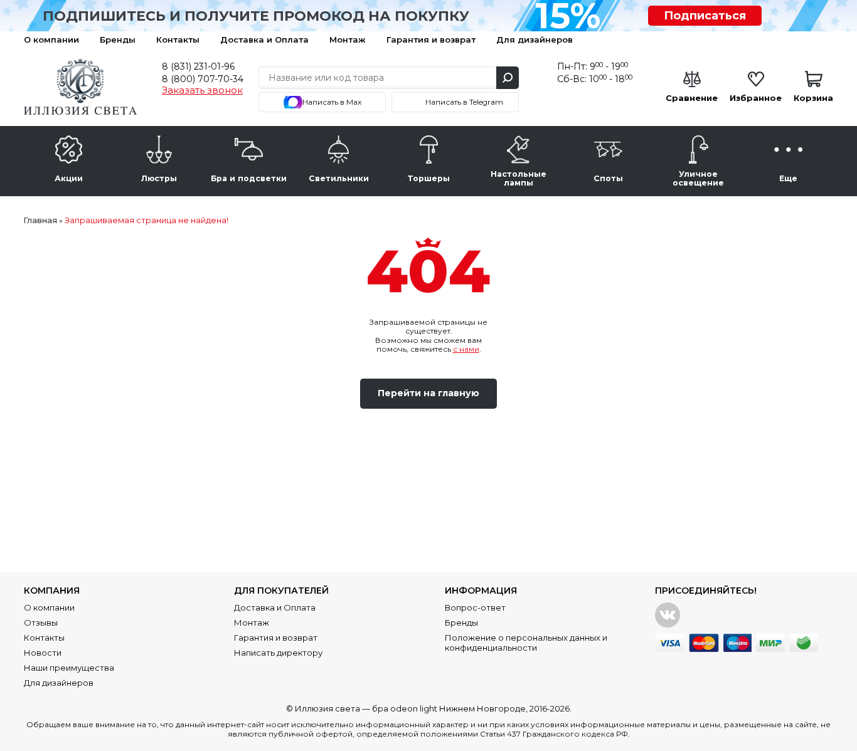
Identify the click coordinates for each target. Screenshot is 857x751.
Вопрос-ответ (475, 607)
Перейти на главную (428, 393)
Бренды (118, 39)
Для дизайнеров (534, 39)
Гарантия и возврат (431, 39)
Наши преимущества (69, 668)
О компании (51, 39)
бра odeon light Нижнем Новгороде (449, 708)
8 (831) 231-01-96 (198, 66)
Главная (40, 220)
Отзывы (41, 622)
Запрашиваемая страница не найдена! (146, 220)
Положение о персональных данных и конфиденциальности (526, 643)
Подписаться (705, 16)
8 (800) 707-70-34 (202, 79)
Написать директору (278, 653)
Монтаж (347, 39)
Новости (42, 653)
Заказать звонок (202, 90)
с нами (466, 349)
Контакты (178, 39)
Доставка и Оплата (264, 39)
